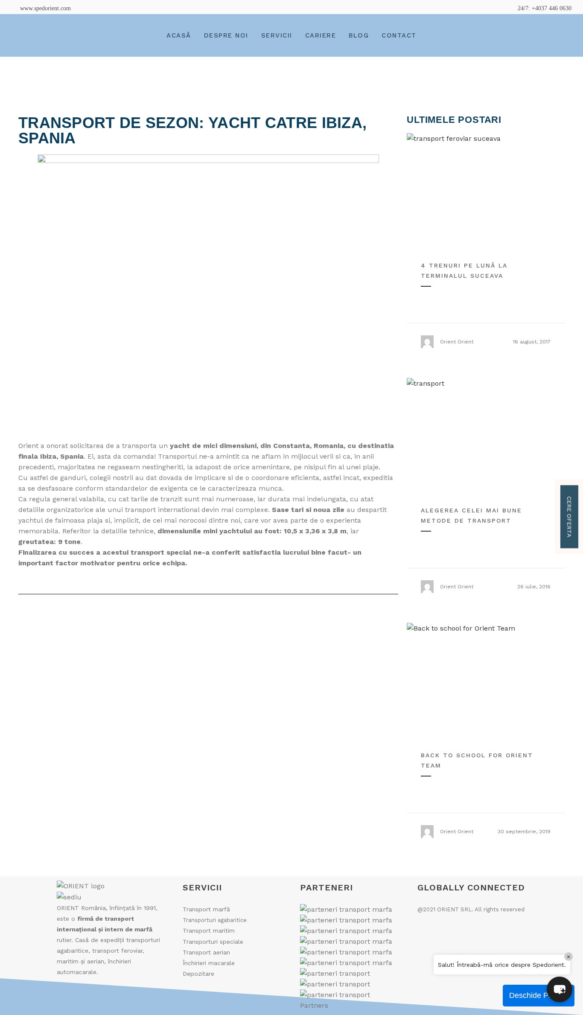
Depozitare (198, 973)
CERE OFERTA (569, 516)
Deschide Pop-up (538, 995)
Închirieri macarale (209, 963)
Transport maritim (209, 930)
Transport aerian (206, 952)
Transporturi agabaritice (215, 920)
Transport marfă (206, 909)
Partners (314, 1005)
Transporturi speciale (213, 941)
